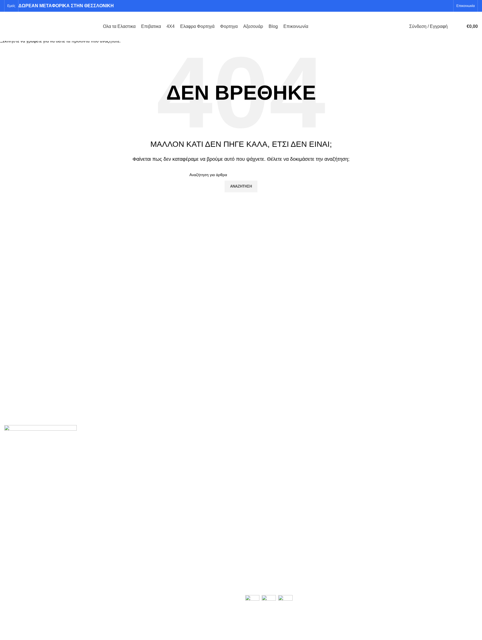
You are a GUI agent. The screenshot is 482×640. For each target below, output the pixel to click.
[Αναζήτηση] (453, 26)
